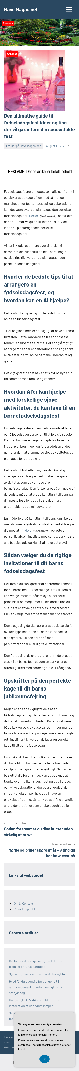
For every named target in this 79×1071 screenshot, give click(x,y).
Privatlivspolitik (25, 909)
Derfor (33, 216)
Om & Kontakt (23, 903)
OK (44, 1059)
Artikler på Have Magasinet (23, 146)
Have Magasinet (21, 9)
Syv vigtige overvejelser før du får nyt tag (38, 974)
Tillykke (25, 530)
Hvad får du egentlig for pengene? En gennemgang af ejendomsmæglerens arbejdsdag (35, 987)
